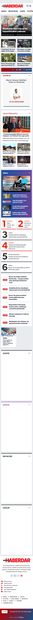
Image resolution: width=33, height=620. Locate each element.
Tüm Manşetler (8, 587)
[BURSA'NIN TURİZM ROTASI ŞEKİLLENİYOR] (7, 213)
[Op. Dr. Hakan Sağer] (16, 93)
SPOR (4, 601)
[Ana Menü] (30, 6)
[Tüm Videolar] (29, 173)
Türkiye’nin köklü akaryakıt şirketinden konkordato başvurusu (17, 247)
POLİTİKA (5, 598)
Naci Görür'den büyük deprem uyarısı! (10, 225)
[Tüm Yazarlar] (29, 75)
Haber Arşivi (7, 591)
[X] (14, 575)
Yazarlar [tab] (7, 75)
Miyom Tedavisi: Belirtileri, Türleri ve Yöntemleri (16, 81)
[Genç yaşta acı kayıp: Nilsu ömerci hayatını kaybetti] (8, 332)
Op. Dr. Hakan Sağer (16, 102)
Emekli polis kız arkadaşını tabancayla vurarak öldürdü (18, 236)
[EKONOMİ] (29, 456)
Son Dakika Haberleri (10, 589)
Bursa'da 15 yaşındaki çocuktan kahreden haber (19, 268)
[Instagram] (18, 575)
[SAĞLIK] (29, 508)
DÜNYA (6, 405)
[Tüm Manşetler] (29, 113)
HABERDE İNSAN (8, 603)
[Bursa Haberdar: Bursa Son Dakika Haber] (12, 6)
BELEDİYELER (13, 11)
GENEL (5, 338)
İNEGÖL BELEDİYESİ (14, 254)
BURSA (3, 11)
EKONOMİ (7, 456)
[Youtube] (21, 575)
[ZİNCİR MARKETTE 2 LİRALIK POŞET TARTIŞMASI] (7, 201)
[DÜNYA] (29, 405)
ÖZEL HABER (15, 598)
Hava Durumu (8, 581)
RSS (5, 611)
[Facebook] (11, 575)
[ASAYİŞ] (29, 353)
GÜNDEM (9, 221)
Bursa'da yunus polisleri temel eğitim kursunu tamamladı (17, 297)
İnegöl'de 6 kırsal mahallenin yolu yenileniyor (18, 257)
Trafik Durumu (8, 583)
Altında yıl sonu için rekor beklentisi (27, 225)
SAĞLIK (6, 508)
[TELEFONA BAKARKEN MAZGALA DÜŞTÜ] (7, 207)
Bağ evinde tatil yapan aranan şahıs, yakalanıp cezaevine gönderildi (17, 306)
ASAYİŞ (22, 11)
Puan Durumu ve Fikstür (11, 585)
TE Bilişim (21, 617)
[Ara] (28, 6)
